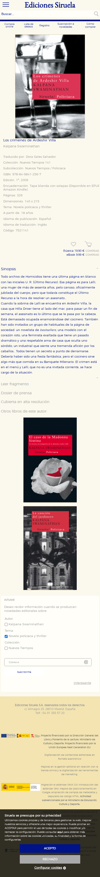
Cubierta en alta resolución (25, 402)
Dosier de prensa (16, 393)
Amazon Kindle (15, 189)
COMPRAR (92, 251)
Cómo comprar (90, 25)
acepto (50, 848)
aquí (60, 832)
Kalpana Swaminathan (21, 146)
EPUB (96, 186)
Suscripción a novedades (65, 25)
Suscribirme (24, 672)
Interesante (82, 683)
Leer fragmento (15, 384)
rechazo (50, 859)
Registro (44, 25)
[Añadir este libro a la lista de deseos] (73, 244)
